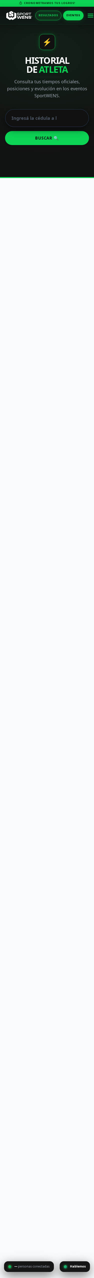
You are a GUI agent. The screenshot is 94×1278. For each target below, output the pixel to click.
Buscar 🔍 (47, 138)
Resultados (48, 15)
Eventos (73, 15)
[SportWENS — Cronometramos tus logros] (19, 15)
